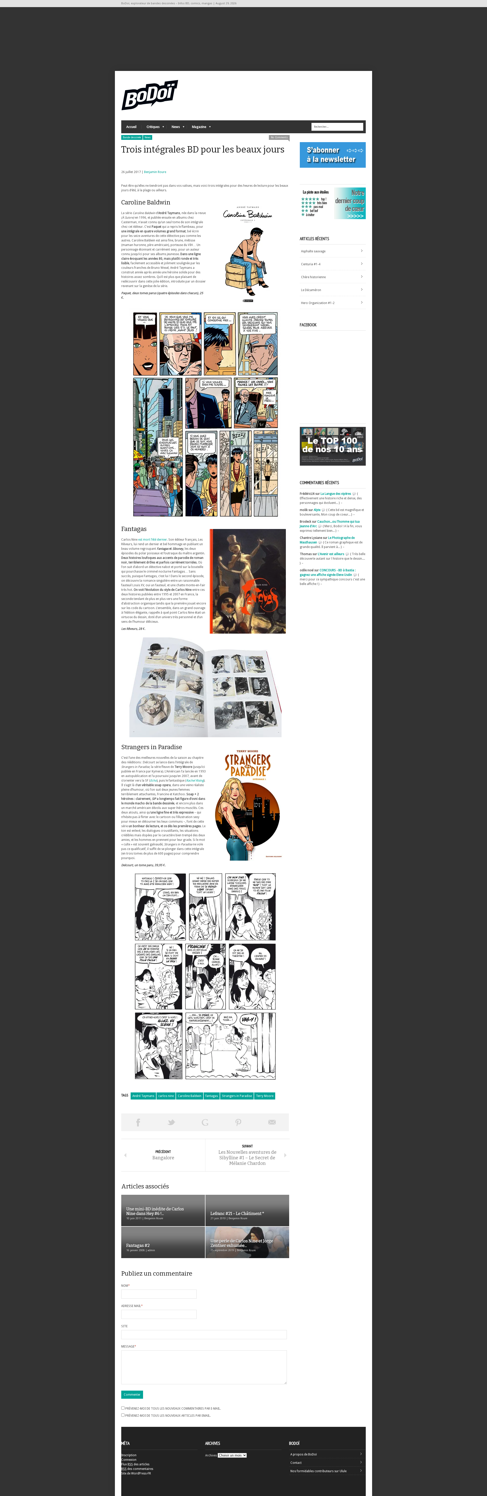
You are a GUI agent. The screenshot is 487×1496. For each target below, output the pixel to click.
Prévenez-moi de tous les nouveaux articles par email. (168, 1415)
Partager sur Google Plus (205, 1122)
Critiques (151, 128)
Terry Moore (264, 1096)
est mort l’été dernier (152, 539)
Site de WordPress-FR (136, 1473)
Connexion (128, 1460)
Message (128, 1346)
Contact (296, 1463)
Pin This (238, 1122)
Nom (125, 1285)
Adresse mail (132, 1306)
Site (124, 1326)
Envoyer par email (272, 1122)
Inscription (128, 1455)
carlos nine (166, 1096)
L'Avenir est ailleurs (331, 554)
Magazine (196, 128)
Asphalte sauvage (313, 251)
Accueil (131, 127)
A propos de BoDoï (303, 1454)
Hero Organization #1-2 (318, 303)
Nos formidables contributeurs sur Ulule (318, 1471)
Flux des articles (135, 1464)
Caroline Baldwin (189, 1096)
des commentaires (137, 1469)
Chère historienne (313, 277)
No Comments (279, 137)
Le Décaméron (311, 290)
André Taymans (143, 1096)
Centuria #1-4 (310, 264)
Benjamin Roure (155, 172)
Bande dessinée (132, 137)
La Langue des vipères (336, 494)
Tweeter (171, 1122)
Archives (211, 1455)
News (173, 128)
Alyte (317, 510)
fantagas (211, 1096)
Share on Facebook (138, 1122)
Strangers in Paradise (237, 1096)
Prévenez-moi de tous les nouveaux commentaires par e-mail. (173, 1408)
